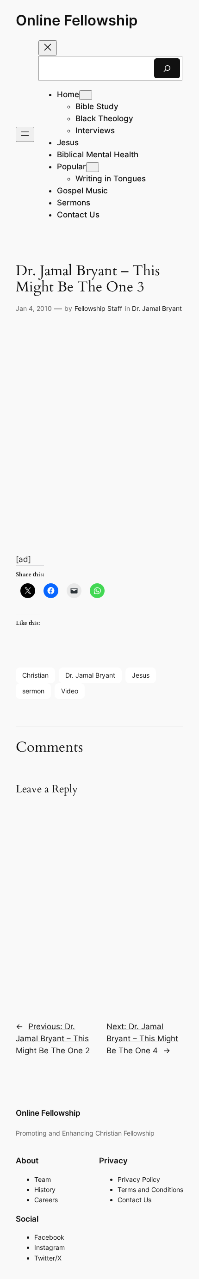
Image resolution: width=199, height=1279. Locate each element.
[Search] (167, 68)
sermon (33, 691)
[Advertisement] (99, 424)
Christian (35, 675)
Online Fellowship (76, 20)
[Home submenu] (85, 95)
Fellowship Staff (98, 308)
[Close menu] (47, 48)
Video (69, 691)
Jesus (140, 675)
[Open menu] (25, 134)
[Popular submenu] (92, 167)
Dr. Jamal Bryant (157, 308)
